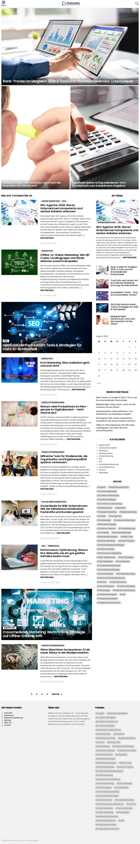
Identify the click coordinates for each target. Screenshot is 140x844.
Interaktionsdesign (107, 524)
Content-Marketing (107, 491)
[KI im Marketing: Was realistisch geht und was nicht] (19, 370)
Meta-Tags (128, 536)
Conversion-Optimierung (110, 503)
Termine (102, 470)
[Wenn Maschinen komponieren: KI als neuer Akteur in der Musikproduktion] (19, 657)
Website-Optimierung (125, 590)
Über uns (8, 722)
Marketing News (106, 453)
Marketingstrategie (122, 532)
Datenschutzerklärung (13, 718)
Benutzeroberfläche (120, 487)
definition (121, 508)
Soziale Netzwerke (126, 573)
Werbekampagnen (108, 594)
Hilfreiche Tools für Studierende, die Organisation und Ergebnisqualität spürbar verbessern (64, 459)
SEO (64, 201)
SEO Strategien (106, 561)
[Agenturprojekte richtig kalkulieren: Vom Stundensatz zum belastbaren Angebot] (104, 137)
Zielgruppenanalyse (108, 598)
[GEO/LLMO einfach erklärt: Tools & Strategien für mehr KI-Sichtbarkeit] (46, 327)
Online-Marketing (107, 540)
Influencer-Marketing (125, 520)
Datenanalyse (105, 508)
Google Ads (116, 516)
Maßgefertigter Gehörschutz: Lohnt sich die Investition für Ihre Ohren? (122, 320)
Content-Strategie (107, 499)
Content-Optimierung (109, 495)
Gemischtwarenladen (53, 402)
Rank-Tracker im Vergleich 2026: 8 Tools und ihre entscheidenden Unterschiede (123, 270)
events (102, 516)
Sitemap (7, 720)
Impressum (9, 715)
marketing (104, 532)
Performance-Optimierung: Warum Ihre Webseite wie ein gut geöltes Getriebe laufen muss (64, 553)
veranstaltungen (106, 586)
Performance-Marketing (110, 553)
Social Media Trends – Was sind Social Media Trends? (124, 293)
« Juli (98, 383)
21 (123, 364)
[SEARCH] (137, 3)
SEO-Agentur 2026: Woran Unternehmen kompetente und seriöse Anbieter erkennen (61, 208)
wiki (123, 594)
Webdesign (53, 546)
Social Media (123, 561)
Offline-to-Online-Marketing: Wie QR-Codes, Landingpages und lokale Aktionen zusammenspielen (65, 258)
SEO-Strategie (126, 557)
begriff (102, 487)
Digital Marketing (129, 512)
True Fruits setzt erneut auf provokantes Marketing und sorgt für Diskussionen (124, 283)
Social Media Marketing (54, 501)
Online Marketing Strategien (111, 545)
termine (102, 582)
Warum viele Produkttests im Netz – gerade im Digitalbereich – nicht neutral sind (64, 410)
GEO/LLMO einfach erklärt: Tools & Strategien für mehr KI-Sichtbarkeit (124, 307)
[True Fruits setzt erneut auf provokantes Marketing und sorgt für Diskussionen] (102, 284)
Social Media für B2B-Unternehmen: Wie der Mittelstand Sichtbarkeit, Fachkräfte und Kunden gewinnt (64, 509)
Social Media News (107, 467)
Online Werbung (106, 549)
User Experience (119, 582)
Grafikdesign (105, 520)
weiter (55, 694)
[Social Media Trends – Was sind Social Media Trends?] (102, 296)
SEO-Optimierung (107, 557)
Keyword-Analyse (107, 528)
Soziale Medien (106, 573)
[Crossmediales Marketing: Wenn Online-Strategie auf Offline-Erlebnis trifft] (46, 614)
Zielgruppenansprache (109, 602)
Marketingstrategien (108, 536)
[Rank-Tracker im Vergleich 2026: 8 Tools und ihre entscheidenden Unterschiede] (70, 46)
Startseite (8, 713)
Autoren (7, 725)
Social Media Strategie (109, 569)
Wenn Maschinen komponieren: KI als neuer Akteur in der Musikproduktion (65, 651)
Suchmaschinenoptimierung (112, 578)
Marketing (47, 251)
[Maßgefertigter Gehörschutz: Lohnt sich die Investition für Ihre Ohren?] (35, 137)
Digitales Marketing (107, 512)
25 (105, 370)
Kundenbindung (128, 528)
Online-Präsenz (127, 540)
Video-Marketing (127, 586)
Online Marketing (51, 201)
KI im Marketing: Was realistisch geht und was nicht (65, 364)
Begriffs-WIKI (104, 445)
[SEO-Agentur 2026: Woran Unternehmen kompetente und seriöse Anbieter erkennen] (19, 212)
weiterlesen (47, 238)
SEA (100, 459)
